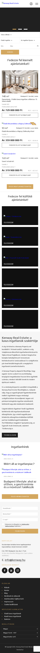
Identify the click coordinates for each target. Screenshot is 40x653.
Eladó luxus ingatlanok (12, 613)
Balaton (7, 619)
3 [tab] (25, 29)
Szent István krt (8, 161)
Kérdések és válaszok (12, 596)
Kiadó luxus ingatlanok (12, 616)
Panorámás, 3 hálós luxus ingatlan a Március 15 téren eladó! (19, 100)
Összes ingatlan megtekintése (20, 186)
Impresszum (8, 602)
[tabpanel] (20, 20)
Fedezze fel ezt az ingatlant (20, 115)
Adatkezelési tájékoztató (14, 599)
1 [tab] (14, 29)
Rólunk (6, 587)
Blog (6, 593)
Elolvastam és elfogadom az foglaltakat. (17, 525)
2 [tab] (20, 29)
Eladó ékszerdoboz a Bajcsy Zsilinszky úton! (18, 131)
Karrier (6, 590)
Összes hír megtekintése (20, 496)
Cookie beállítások (11, 604)
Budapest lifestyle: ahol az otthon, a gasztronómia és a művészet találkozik (20, 484)
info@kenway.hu (15, 560)
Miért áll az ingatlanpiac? (19, 463)
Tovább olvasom (10, 435)
